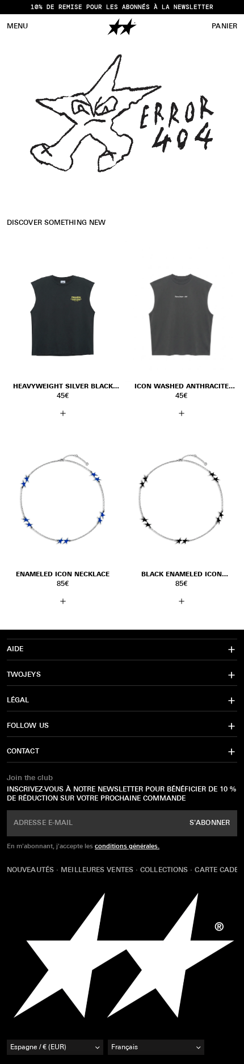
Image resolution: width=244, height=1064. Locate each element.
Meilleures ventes (98, 870)
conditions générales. (127, 847)
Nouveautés (31, 870)
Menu (17, 26)
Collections (165, 870)
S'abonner (210, 823)
